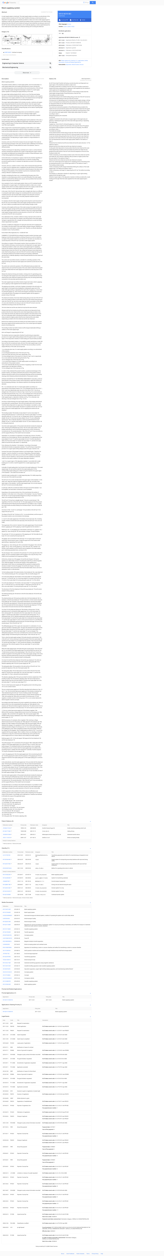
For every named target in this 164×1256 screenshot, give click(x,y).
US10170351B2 (6, 855)
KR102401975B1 (7, 863)
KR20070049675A (7, 935)
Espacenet (68, 64)
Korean (69, 24)
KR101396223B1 (7, 874)
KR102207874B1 (7, 956)
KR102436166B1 (7, 888)
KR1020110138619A (8, 1000)
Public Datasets (80, 1253)
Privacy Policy (95, 1253)
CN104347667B (6, 969)
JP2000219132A (7, 828)
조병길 (72, 26)
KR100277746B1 (7, 831)
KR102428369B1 (7, 878)
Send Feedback (70, 1253)
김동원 (69, 26)
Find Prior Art (75, 20)
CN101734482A (6, 975)
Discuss (81, 64)
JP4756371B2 (6, 953)
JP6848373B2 (6, 881)
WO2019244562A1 (7, 978)
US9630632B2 (6, 944)
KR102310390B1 (7, 894)
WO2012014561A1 (7, 972)
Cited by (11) (74, 60)
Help (102, 1253)
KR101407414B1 (7, 909)
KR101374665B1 (7, 912)
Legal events (81, 60)
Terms (88, 1253)
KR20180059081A (7, 941)
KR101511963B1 (7, 929)
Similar (83, 20)
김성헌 (65, 26)
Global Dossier (75, 64)
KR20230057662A (7, 868)
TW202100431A (7, 959)
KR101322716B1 (7, 962)
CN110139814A (6, 950)
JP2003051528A (7, 834)
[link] (12, 52)
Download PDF (64, 20)
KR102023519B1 (7, 921)
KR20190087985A (7, 947)
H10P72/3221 (7, 52)
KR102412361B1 (7, 891)
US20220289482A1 (7, 915)
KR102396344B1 (7, 859)
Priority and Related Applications (73, 62)
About (62, 1253)
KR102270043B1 (7, 932)
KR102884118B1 (7, 884)
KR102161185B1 (7, 924)
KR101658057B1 (7, 981)
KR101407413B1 (7, 966)
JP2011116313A (7, 837)
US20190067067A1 (7, 938)
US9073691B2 (6, 918)
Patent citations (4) (65, 60)
